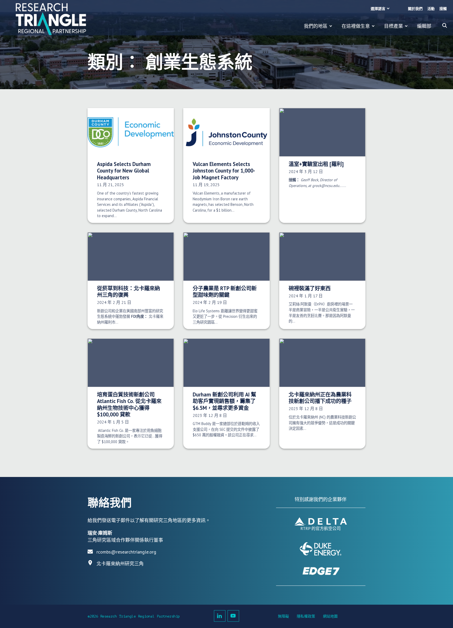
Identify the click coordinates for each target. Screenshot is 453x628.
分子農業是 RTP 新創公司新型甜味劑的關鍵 (225, 291)
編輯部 (424, 26)
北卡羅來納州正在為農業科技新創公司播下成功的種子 (320, 398)
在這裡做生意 (356, 26)
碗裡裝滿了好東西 (310, 288)
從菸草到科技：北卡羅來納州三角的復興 (128, 291)
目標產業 (393, 26)
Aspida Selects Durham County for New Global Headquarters (124, 170)
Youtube (233, 616)
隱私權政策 (306, 616)
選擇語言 (378, 9)
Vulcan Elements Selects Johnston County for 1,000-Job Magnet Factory (224, 170)
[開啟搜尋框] (444, 25)
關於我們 (415, 9)
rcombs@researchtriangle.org (126, 552)
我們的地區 (315, 26)
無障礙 (283, 616)
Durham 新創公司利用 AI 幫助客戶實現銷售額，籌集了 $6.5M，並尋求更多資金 (224, 401)
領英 (219, 616)
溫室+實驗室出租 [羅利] (316, 164)
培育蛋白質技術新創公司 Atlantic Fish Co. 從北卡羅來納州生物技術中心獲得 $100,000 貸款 (129, 404)
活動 (431, 9)
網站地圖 (330, 616)
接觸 (443, 9)
